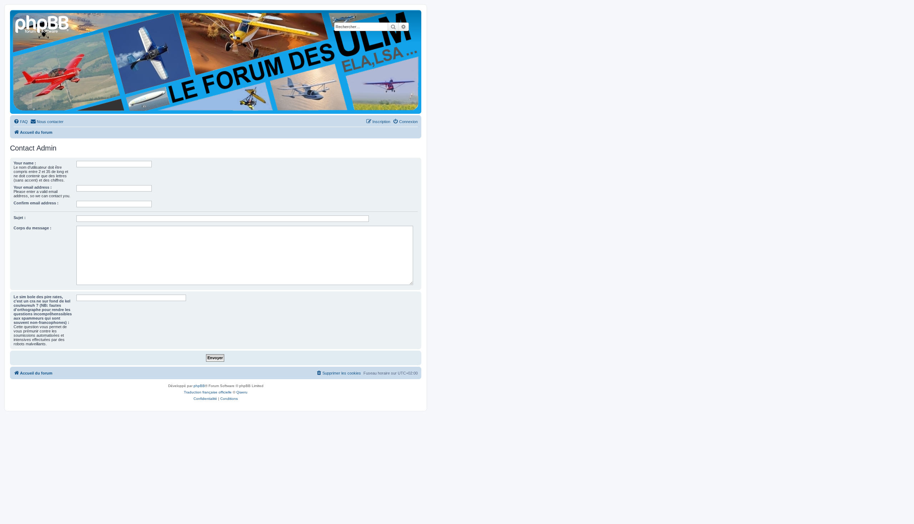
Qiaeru (241, 392)
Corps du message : (32, 228)
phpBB (199, 386)
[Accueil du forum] (42, 23)
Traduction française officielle (208, 392)
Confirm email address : (36, 203)
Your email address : (33, 187)
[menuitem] (21, 121)
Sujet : (20, 217)
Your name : (25, 163)
